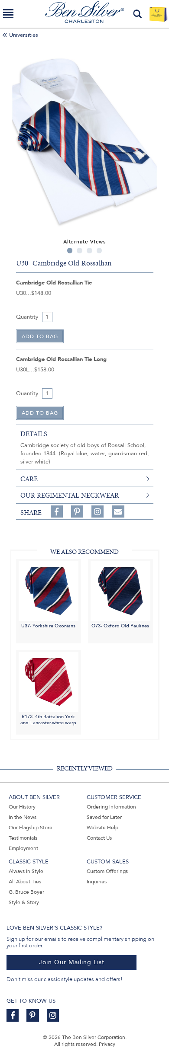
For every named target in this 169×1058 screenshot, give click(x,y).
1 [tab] (70, 250)
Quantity (27, 317)
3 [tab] (89, 250)
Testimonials (23, 837)
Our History (22, 806)
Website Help (102, 827)
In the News (22, 817)
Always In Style (26, 871)
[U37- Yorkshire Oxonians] (48, 590)
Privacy (107, 1044)
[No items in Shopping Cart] (158, 13)
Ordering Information (111, 806)
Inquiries (97, 881)
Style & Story (24, 902)
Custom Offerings (107, 871)
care (29, 479)
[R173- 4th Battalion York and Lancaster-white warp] (48, 682)
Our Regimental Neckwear (69, 495)
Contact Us (99, 837)
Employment (23, 848)
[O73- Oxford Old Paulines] (120, 590)
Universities (23, 35)
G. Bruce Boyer (26, 892)
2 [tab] (79, 250)
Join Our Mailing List (71, 962)
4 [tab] (99, 250)
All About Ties (25, 881)
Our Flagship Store (30, 827)
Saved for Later (104, 817)
